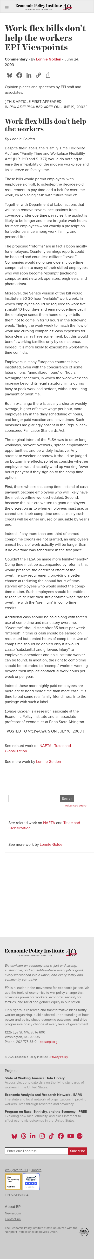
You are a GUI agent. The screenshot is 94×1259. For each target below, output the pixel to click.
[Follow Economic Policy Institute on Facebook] (60, 1137)
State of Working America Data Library (35, 1078)
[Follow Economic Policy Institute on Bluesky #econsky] (14, 1137)
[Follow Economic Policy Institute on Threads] (24, 1137)
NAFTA (46, 745)
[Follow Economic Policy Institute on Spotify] (79, 1137)
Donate (36, 1170)
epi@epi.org (48, 1042)
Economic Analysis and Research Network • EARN (43, 1095)
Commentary (16, 59)
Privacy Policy (59, 1057)
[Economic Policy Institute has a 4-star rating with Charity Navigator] (31, 1182)
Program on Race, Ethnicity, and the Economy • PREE (46, 1112)
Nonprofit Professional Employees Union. (31, 1231)
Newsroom (13, 1213)
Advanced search (76, 805)
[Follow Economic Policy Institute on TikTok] (51, 1137)
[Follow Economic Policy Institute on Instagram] (42, 1137)
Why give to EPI (16, 1170)
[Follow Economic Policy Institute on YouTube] (70, 1137)
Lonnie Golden (48, 59)
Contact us (13, 1219)
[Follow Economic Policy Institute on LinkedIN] (33, 1137)
